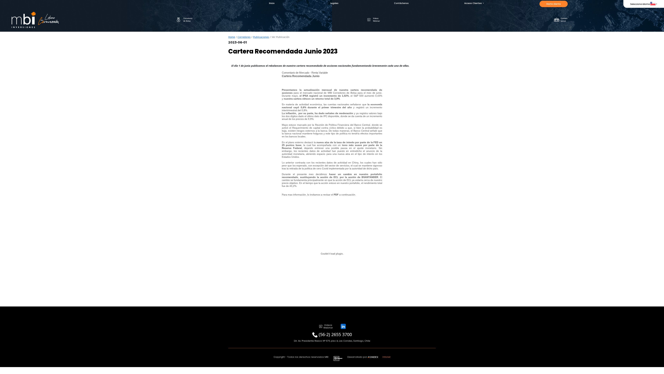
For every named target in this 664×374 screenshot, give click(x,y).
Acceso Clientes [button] (473, 3)
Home (231, 37)
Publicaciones (261, 37)
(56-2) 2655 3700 (335, 334)
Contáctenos (401, 3)
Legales (334, 3)
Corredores (244, 37)
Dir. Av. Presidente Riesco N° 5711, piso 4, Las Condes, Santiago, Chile (332, 340)
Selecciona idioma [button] (640, 4)
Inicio (272, 3)
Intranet (386, 356)
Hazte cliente (553, 3)
